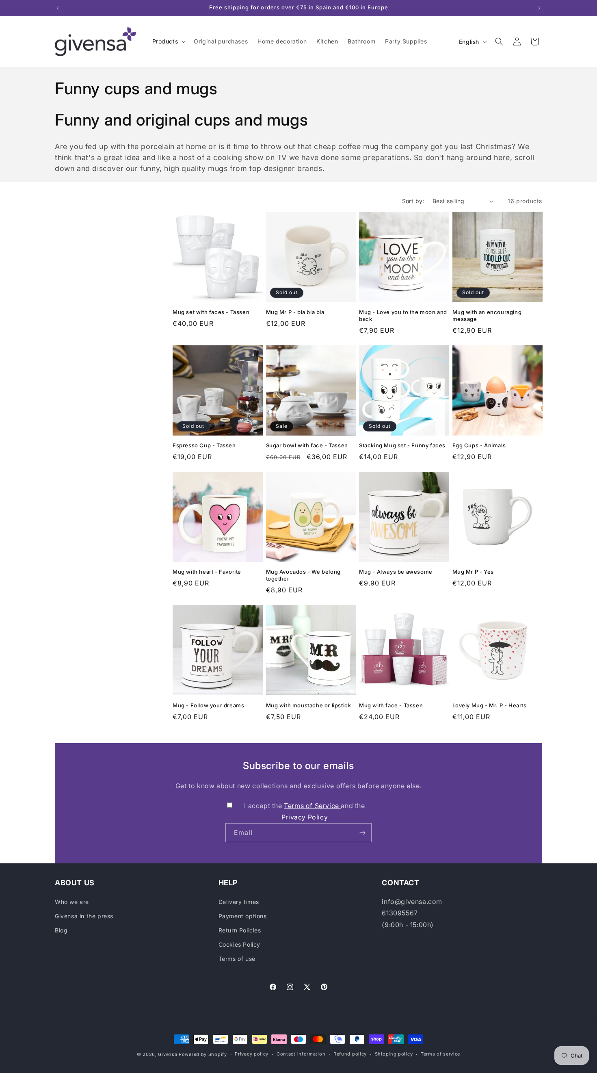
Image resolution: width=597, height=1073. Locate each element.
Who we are (72, 901)
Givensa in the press (84, 916)
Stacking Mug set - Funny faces (402, 445)
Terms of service (440, 1054)
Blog (61, 930)
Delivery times (238, 901)
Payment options (242, 916)
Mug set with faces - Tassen (211, 312)
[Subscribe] (362, 832)
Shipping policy (394, 1054)
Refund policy (350, 1054)
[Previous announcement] (58, 7)
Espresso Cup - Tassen (204, 445)
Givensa (167, 1054)
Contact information (301, 1054)
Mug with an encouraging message (487, 315)
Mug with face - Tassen (391, 705)
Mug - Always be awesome (396, 571)
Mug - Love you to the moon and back (403, 315)
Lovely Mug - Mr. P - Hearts (489, 705)
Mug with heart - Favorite (207, 571)
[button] (168, 41)
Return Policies (239, 930)
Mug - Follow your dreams (208, 705)
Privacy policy (251, 1054)
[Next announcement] (539, 7)
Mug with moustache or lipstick (308, 705)
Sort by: (413, 200)
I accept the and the (304, 812)
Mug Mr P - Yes (473, 571)
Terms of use (236, 958)
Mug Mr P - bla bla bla (295, 312)
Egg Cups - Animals (479, 445)
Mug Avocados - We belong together (303, 575)
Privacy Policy (304, 817)
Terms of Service (312, 806)
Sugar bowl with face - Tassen (307, 445)
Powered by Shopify (203, 1054)
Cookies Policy (239, 944)
